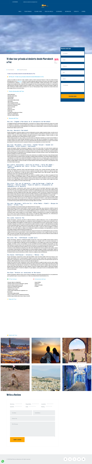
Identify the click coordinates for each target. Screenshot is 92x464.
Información (68, 11)
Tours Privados (28, 11)
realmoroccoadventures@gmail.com (30, 1)
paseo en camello (49, 11)
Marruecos (20, 81)
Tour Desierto (11, 69)
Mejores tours (38, 11)
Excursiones (59, 11)
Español (83, 11)
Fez (20, 82)
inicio (20, 11)
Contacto (76, 11)
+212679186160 (15, 1)
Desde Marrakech (23, 69)
